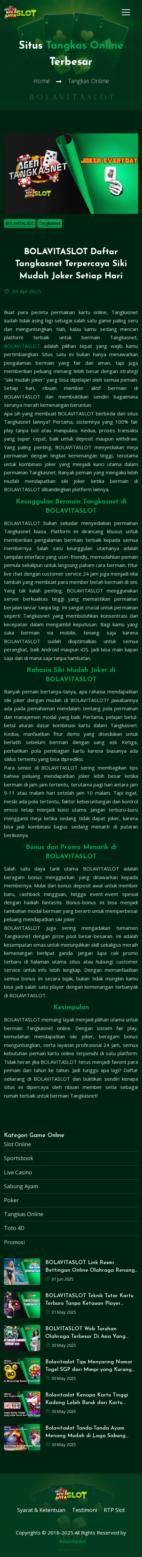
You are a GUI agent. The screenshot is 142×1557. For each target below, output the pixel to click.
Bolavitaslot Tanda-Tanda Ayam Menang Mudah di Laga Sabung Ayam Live (85, 1436)
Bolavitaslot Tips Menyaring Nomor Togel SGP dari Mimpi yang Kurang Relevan (88, 1370)
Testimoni (84, 1510)
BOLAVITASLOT (22, 346)
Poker (11, 1200)
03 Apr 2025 (26, 291)
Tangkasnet (49, 223)
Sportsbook (18, 1158)
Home (41, 81)
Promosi (14, 1242)
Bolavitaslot (72, 1541)
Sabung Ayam (21, 1186)
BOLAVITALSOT (20, 223)
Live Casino (18, 1172)
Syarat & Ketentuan (41, 1510)
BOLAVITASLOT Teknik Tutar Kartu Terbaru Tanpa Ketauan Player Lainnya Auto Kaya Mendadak (89, 1303)
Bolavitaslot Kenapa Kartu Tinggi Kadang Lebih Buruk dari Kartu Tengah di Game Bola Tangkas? (86, 1403)
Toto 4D (14, 1228)
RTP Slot (114, 1510)
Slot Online (17, 1144)
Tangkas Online (23, 1214)
